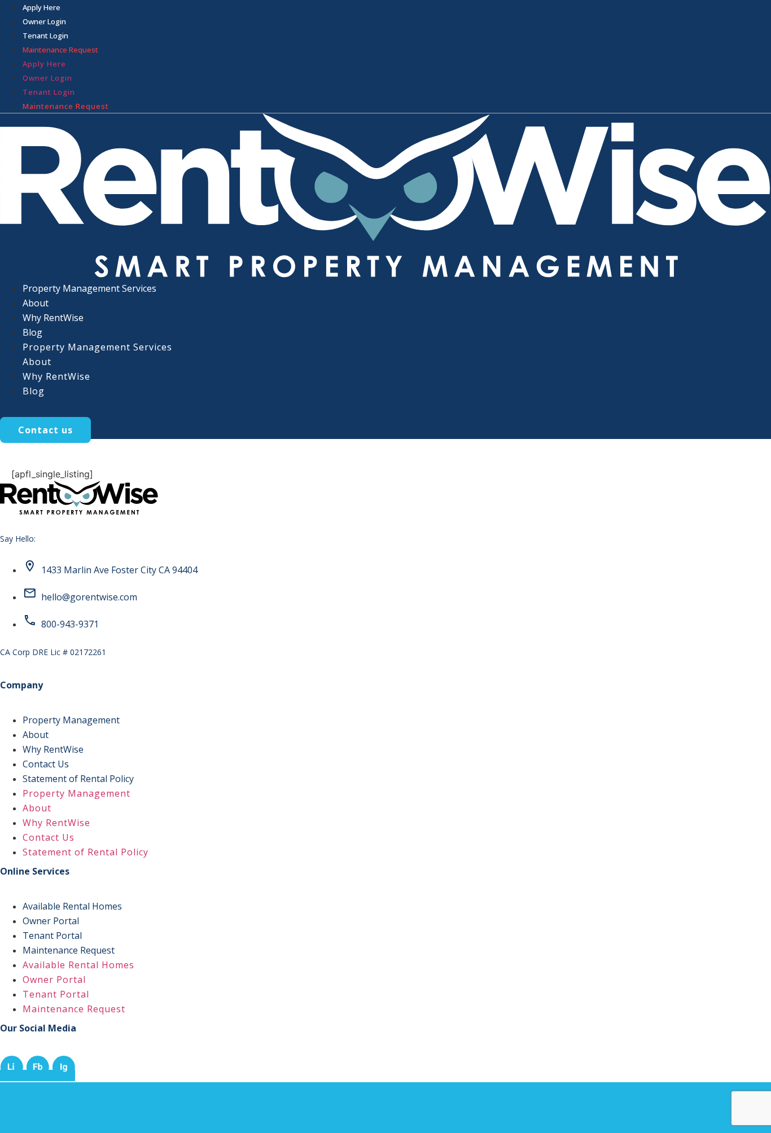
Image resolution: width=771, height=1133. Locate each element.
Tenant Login (45, 35)
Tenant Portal (52, 935)
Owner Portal (51, 921)
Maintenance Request (69, 950)
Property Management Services (89, 288)
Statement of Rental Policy (78, 778)
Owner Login (44, 21)
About (36, 303)
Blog (32, 332)
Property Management (71, 720)
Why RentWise (53, 317)
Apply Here (41, 7)
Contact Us (46, 764)
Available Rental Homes (72, 906)
